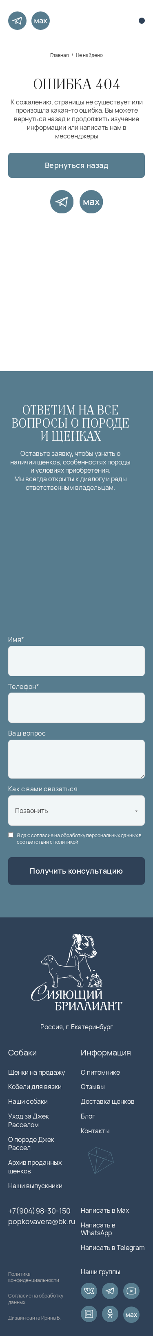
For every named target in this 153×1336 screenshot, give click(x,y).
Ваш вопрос (27, 733)
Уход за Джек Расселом (28, 1120)
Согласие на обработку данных (35, 1299)
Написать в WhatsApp (98, 1229)
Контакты (95, 1131)
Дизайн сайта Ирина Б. (34, 1318)
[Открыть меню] (142, 21)
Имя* (16, 639)
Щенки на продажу (36, 1072)
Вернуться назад (77, 165)
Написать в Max (105, 1210)
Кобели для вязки (35, 1086)
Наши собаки (28, 1101)
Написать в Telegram (113, 1248)
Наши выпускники (35, 1186)
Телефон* (23, 686)
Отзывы (93, 1086)
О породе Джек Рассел (31, 1144)
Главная (59, 55)
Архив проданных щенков (35, 1166)
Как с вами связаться (43, 789)
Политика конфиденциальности (33, 1277)
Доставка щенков (108, 1101)
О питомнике (100, 1072)
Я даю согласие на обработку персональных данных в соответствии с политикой (79, 838)
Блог (88, 1116)
